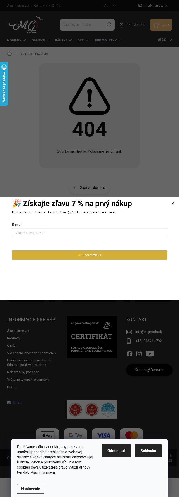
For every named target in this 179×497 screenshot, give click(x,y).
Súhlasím (148, 451)
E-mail (17, 224)
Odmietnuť (116, 451)
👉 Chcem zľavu (89, 255)
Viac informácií (43, 472)
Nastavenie (30, 489)
